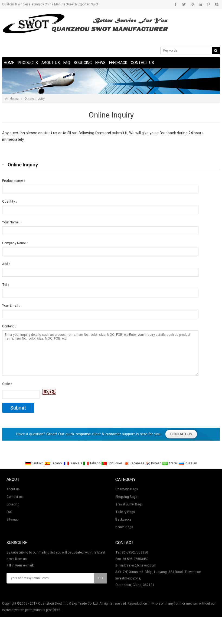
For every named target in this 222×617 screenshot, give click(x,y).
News (100, 63)
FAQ (66, 63)
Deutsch (37, 463)
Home (9, 63)
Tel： (6, 285)
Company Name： (15, 243)
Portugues (115, 463)
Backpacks (123, 519)
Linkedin (200, 4)
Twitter (184, 4)
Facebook (175, 4)
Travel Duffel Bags (129, 504)
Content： (9, 326)
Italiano (95, 463)
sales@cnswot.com (141, 565)
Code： (7, 384)
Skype (216, 4)
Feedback (118, 63)
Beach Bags (124, 527)
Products (28, 63)
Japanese (137, 463)
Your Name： (12, 222)
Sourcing (83, 63)
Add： (6, 264)
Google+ (192, 4)
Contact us (142, 63)
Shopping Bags (126, 497)
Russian (190, 463)
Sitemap (12, 519)
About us (50, 63)
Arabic (173, 463)
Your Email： (11, 305)
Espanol (56, 463)
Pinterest (208, 4)
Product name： (14, 181)
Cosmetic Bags (126, 489)
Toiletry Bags (125, 512)
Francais (76, 463)
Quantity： (10, 201)
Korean (156, 463)
